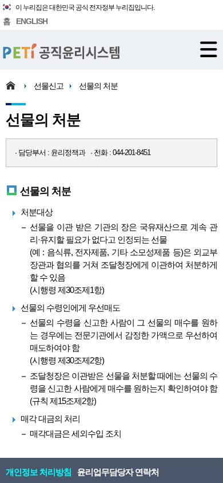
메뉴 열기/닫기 (208, 49)
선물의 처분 (98, 85)
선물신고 (48, 85)
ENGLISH (31, 21)
